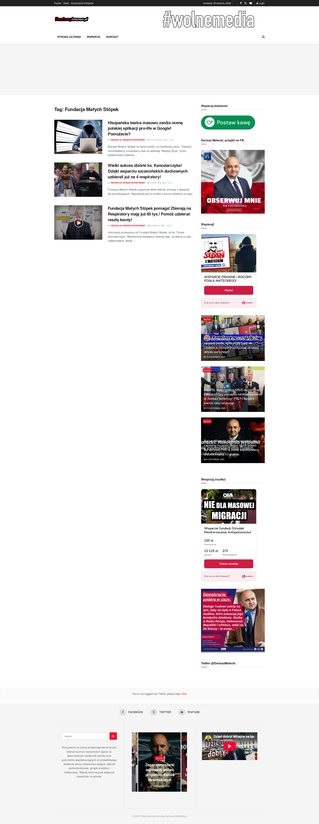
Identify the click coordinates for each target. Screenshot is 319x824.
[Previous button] (134, 762)
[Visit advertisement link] (209, 19)
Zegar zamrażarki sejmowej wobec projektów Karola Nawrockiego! (159, 772)
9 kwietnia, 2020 (158, 182)
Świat (66, 3)
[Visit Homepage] (71, 19)
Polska (57, 3)
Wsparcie (93, 37)
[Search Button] (263, 36)
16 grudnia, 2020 (158, 139)
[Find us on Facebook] (241, 3)
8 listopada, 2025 (214, 459)
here (184, 694)
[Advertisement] (159, 69)
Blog (207, 319)
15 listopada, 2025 (215, 356)
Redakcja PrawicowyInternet (128, 139)
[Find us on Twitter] (245, 3)
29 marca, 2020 (157, 225)
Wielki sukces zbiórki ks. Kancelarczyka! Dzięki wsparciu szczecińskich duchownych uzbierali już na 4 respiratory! (148, 171)
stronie (97, 776)
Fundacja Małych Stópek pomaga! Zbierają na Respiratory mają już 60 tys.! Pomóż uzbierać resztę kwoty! (149, 213)
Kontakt (112, 37)
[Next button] (184, 762)
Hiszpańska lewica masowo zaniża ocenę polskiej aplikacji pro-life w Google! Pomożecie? (145, 128)
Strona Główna (69, 37)
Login (261, 3)
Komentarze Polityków (82, 3)
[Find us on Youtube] (250, 3)
